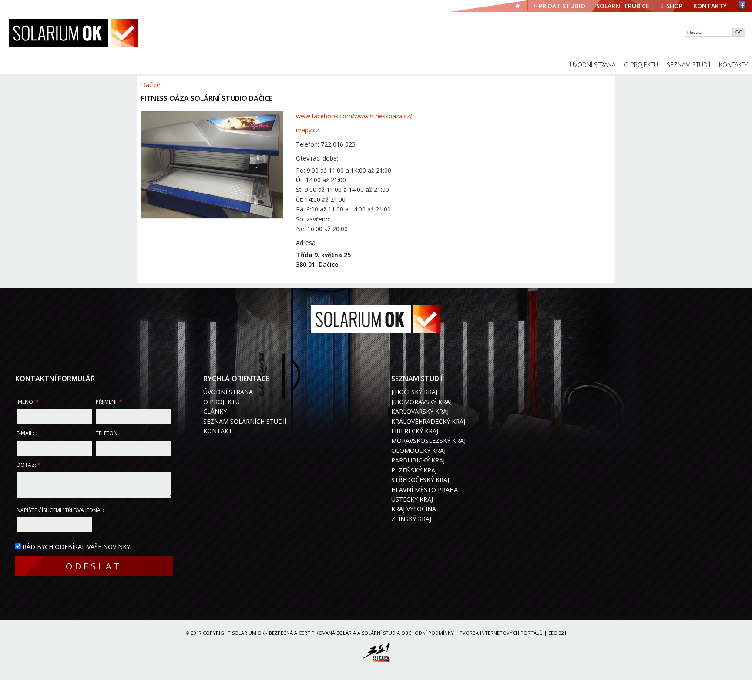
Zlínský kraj (411, 519)
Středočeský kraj (420, 480)
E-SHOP (671, 6)
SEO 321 (557, 633)
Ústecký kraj (412, 499)
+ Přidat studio (559, 6)
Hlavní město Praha (424, 490)
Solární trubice (622, 6)
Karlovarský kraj (420, 411)
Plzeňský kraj (414, 470)
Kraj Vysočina (413, 509)
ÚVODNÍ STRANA (592, 64)
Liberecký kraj (414, 431)
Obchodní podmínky (427, 633)
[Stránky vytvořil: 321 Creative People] (376, 653)
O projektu (221, 402)
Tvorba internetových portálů (501, 633)
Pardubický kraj (418, 460)
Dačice (150, 84)
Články (215, 411)
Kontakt (217, 431)
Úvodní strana (228, 392)
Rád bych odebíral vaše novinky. (77, 547)
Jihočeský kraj (414, 392)
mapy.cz (307, 130)
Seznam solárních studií (244, 421)
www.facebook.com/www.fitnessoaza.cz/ (354, 116)
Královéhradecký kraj (428, 421)
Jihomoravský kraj (421, 402)
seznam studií (688, 64)
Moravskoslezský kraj (428, 440)
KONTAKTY (710, 6)
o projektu (641, 64)
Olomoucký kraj (418, 450)
